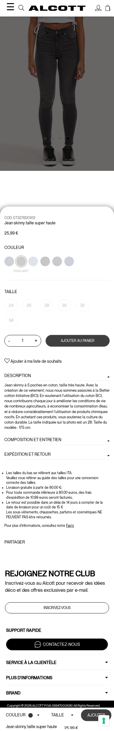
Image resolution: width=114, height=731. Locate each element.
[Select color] (45, 271)
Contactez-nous (61, 644)
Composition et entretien (32, 439)
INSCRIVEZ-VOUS (57, 608)
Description (17, 375)
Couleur (14, 247)
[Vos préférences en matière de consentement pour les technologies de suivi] (103, 720)
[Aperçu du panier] (108, 9)
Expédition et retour (27, 454)
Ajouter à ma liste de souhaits (36, 361)
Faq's (70, 526)
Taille (10, 291)
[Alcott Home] (57, 8)
